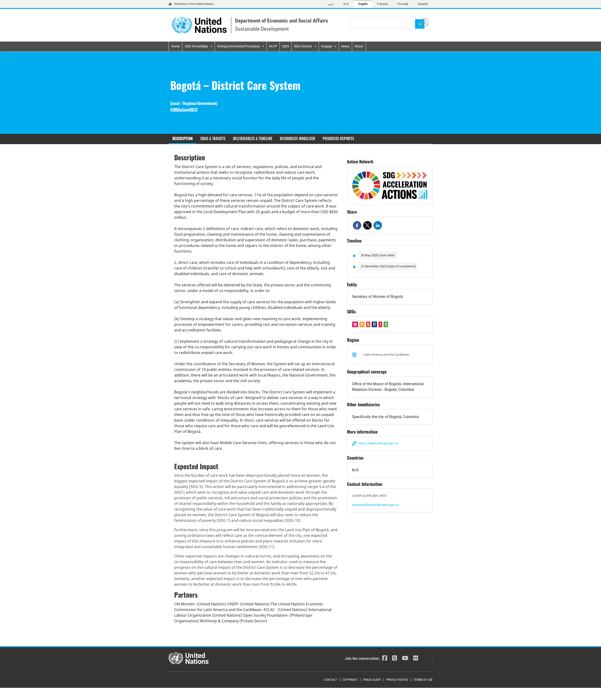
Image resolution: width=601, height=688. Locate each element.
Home (175, 46)
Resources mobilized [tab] (297, 138)
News (345, 46)
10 (355, 324)
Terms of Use (423, 679)
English (363, 4)
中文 (346, 4)
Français (382, 4)
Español (423, 4)
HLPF (273, 46)
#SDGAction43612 (183, 110)
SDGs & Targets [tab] (212, 138)
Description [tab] (182, 138)
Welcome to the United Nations (194, 4)
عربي (330, 4)
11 (362, 324)
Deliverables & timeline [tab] (252, 138)
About (358, 46)
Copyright (350, 679)
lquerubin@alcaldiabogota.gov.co (375, 505)
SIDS (285, 46)
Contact (330, 679)
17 (374, 324)
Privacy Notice (397, 679)
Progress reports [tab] (338, 138)
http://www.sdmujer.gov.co (378, 443)
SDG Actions (303, 46)
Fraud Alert (372, 679)
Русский (402, 4)
